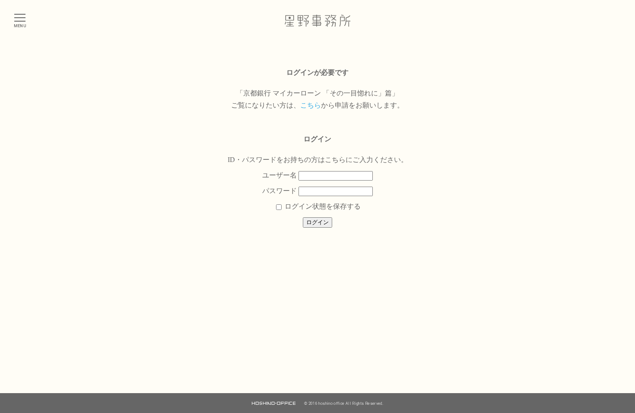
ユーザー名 (279, 175)
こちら (310, 105)
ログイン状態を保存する (322, 206)
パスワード (279, 190)
